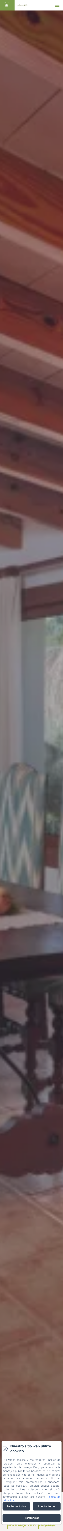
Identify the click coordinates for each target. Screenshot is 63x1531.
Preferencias (31, 1517)
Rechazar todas (16, 1506)
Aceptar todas (46, 1506)
